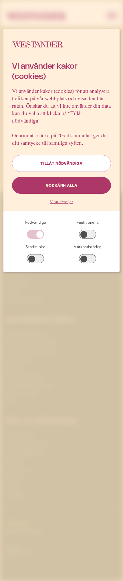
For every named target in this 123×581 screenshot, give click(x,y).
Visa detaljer (61, 202)
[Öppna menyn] (112, 16)
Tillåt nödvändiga (61, 163)
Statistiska (35, 247)
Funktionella (87, 222)
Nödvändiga (35, 222)
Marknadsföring (88, 247)
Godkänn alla (62, 185)
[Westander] (36, 16)
